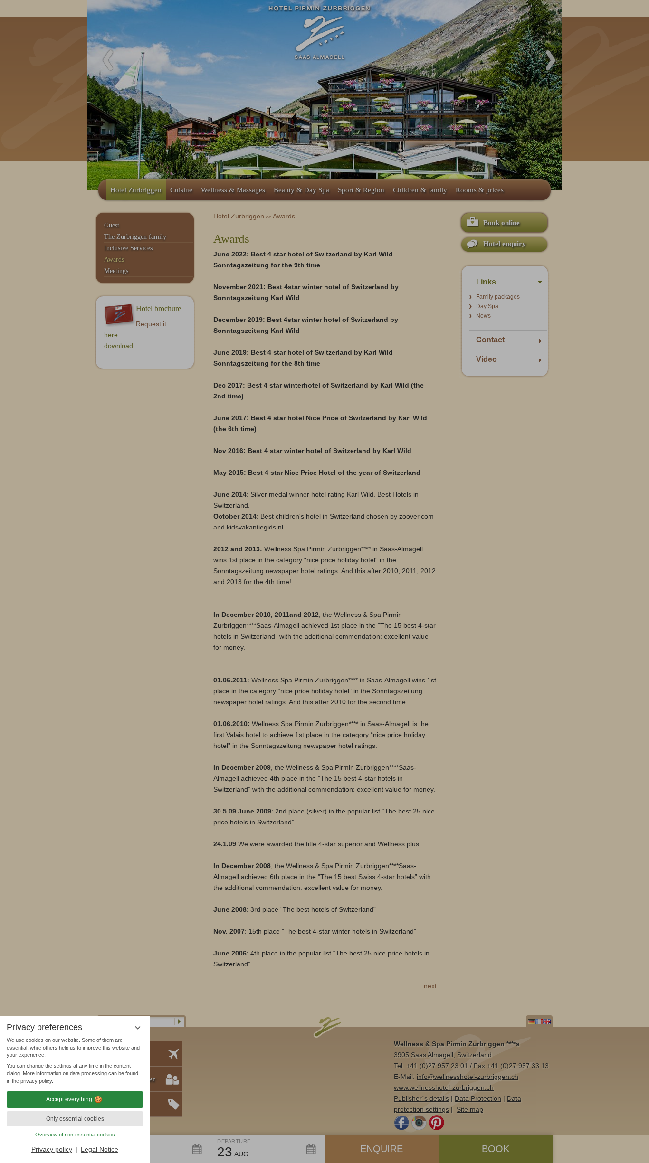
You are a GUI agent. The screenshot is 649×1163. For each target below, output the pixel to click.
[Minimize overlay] (137, 1028)
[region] (75, 1061)
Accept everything (69, 1099)
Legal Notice (99, 1149)
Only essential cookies (75, 1119)
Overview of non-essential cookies (75, 1134)
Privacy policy (51, 1149)
